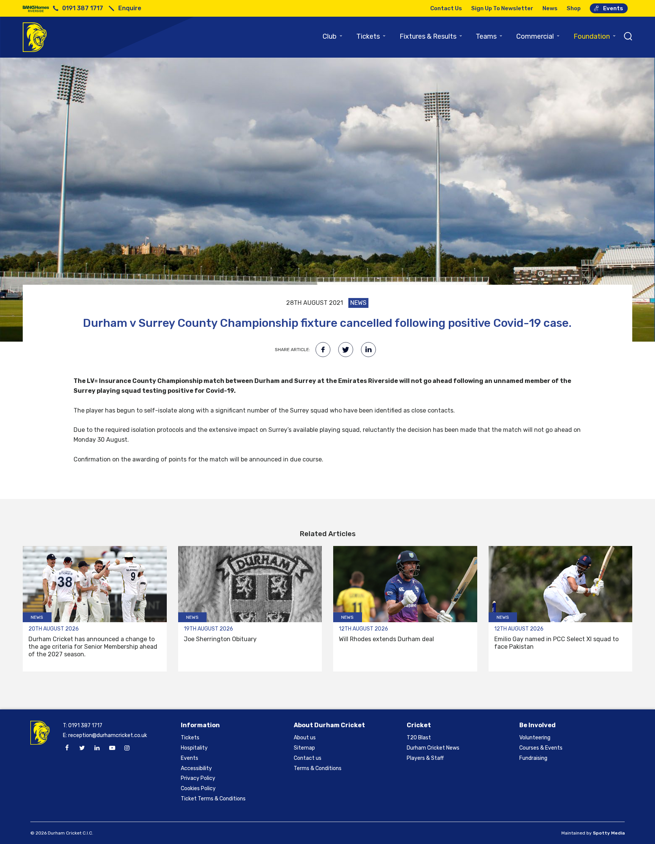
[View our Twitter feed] (82, 748)
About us (305, 737)
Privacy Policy (198, 778)
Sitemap (304, 748)
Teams (489, 36)
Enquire (129, 8)
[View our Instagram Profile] (127, 748)
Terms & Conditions (318, 768)
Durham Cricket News (433, 748)
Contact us (307, 758)
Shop (574, 8)
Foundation (595, 36)
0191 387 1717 (82, 8)
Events (613, 8)
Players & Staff (425, 758)
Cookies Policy (198, 788)
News (550, 8)
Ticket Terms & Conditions (213, 798)
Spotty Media (609, 833)
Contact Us (446, 8)
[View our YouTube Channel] (112, 748)
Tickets (371, 36)
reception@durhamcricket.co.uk (107, 735)
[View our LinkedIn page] (97, 748)
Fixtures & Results (431, 36)
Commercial (538, 36)
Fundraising (533, 758)
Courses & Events (541, 748)
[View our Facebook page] (67, 748)
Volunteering (534, 737)
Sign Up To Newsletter (502, 8)
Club (333, 36)
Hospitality (194, 748)
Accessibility (196, 768)
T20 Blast (419, 737)
